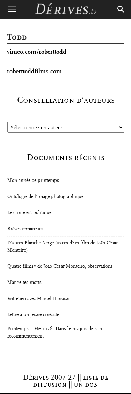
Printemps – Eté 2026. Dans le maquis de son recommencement (54, 332)
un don (86, 384)
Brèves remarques (25, 229)
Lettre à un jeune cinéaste (33, 315)
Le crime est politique (29, 213)
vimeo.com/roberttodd (36, 51)
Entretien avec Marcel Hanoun (38, 298)
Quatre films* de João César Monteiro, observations (60, 266)
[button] (12, 9)
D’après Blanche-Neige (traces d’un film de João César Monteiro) (62, 246)
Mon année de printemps (33, 180)
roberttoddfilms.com (34, 71)
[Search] (121, 9)
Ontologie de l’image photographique (45, 196)
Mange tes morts (24, 282)
